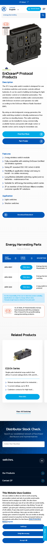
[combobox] (14, 9)
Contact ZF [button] (7, 481)
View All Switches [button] (23, 412)
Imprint (10, 522)
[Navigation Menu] (44, 9)
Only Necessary (23, 533)
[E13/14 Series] (22, 354)
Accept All (23, 540)
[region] (23, 515)
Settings (23, 526)
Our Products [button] (8, 473)
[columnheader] (10, 258)
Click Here (26, 267)
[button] (23, 134)
